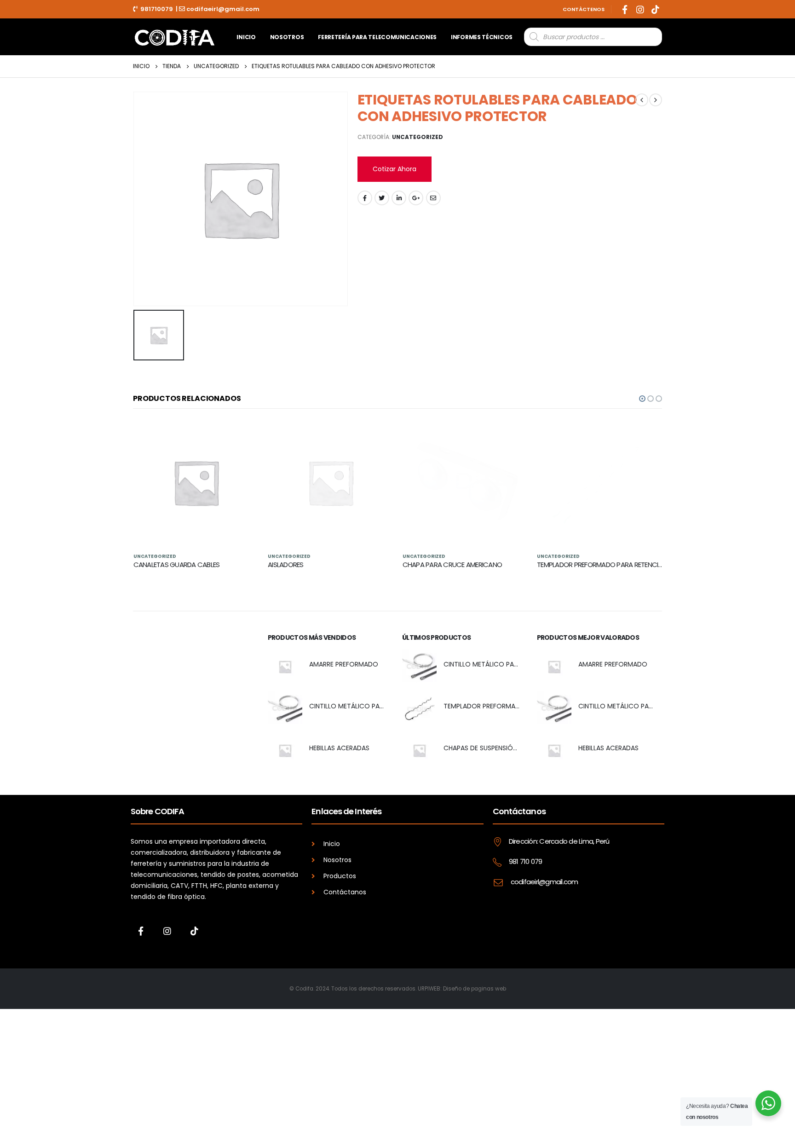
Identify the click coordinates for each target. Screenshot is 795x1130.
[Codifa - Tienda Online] (174, 36)
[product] (196, 482)
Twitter (381, 198)
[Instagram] (640, 9)
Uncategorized (417, 137)
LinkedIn (399, 198)
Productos (339, 875)
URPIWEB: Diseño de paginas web (462, 988)
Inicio (245, 37)
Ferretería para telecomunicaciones (377, 37)
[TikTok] (194, 930)
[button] (642, 398)
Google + (416, 198)
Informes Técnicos (482, 37)
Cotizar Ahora (394, 169)
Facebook (364, 198)
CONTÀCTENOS (584, 9)
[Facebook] (624, 9)
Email (433, 198)
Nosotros (287, 37)
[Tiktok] (655, 9)
